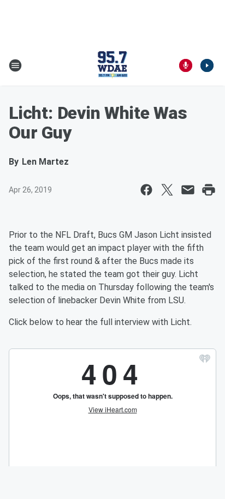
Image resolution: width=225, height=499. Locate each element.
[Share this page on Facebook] (146, 189)
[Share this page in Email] (188, 189)
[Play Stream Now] (207, 65)
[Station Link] (112, 65)
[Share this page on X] (167, 189)
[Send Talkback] (185, 65)
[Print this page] (208, 189)
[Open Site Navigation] (15, 65)
